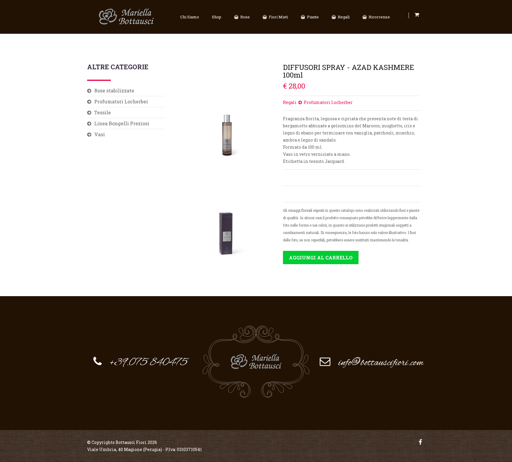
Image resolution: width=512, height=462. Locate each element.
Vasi (99, 134)
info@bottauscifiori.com (380, 363)
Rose (244, 17)
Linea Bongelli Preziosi (121, 123)
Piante (312, 17)
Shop (216, 17)
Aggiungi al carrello (321, 257)
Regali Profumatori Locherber (318, 102)
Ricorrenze (378, 17)
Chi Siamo (189, 17)
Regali (343, 17)
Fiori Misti (277, 17)
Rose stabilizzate (114, 90)
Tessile (102, 112)
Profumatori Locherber (121, 101)
